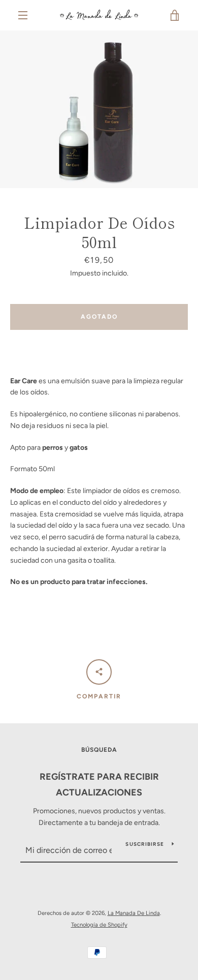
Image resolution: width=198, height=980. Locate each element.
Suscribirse (144, 844)
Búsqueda (99, 749)
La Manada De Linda (134, 912)
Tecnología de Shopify (99, 924)
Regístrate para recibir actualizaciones (99, 784)
